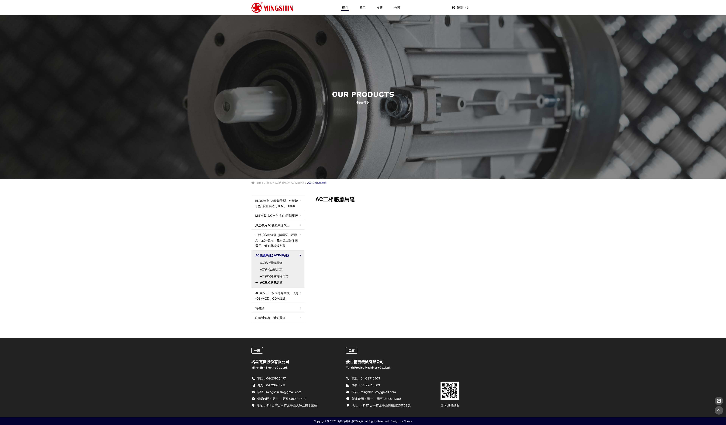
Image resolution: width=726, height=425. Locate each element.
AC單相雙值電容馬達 (274, 276)
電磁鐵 (259, 308)
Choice (408, 421)
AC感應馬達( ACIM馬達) (289, 182)
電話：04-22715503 (365, 378)
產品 (269, 182)
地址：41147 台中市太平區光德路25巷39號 (381, 405)
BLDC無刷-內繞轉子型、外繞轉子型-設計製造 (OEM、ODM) (276, 203)
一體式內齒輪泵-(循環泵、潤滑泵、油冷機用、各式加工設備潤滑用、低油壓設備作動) (276, 240)
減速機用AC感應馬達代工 (272, 225)
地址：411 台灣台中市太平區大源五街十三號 (286, 405)
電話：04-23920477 (271, 378)
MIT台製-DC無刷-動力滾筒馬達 (276, 216)
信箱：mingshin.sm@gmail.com (278, 392)
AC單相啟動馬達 (271, 269)
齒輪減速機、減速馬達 (270, 318)
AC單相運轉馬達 (271, 263)
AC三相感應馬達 (271, 282)
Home (259, 182)
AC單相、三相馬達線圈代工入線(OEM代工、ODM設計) (277, 295)
